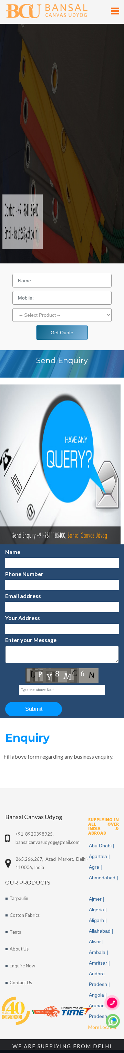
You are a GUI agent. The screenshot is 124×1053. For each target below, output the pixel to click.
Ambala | (99, 952)
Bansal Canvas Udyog (33, 817)
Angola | (98, 995)
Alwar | (97, 941)
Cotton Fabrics (25, 915)
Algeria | (98, 909)
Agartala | (100, 856)
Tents (15, 932)
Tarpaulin (19, 898)
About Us (19, 949)
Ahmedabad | (103, 883)
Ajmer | (97, 899)
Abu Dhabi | (102, 845)
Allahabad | (102, 931)
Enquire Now (22, 965)
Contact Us (21, 982)
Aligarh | (98, 920)
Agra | (96, 867)
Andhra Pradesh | (100, 979)
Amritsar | (100, 963)
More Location (102, 1027)
